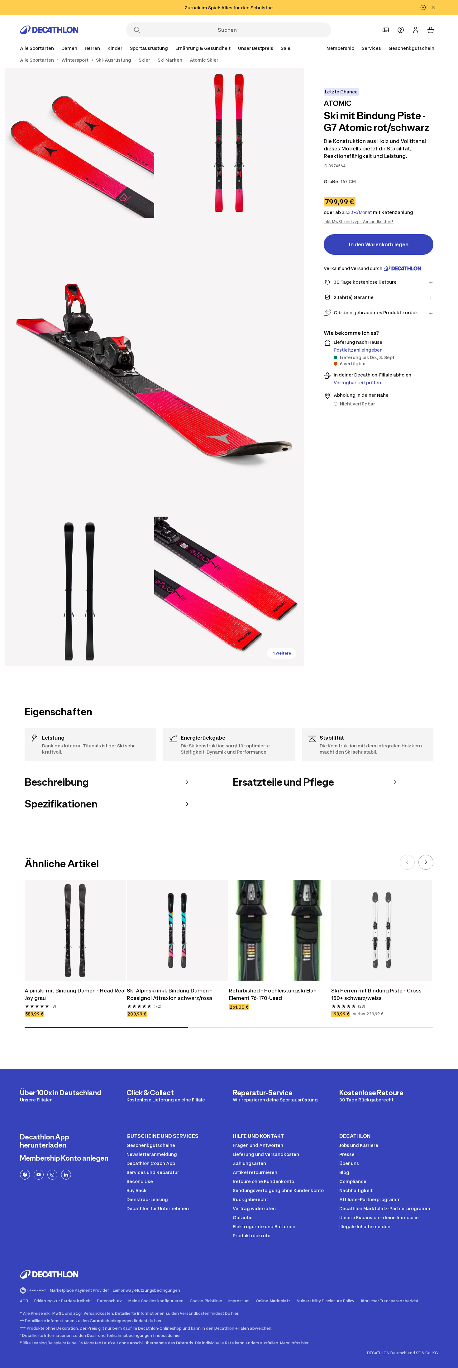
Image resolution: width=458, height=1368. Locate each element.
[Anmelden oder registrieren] (415, 29)
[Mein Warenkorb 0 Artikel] (430, 29)
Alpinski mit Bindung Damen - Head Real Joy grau (75, 994)
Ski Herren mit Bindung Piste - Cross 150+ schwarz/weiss (376, 994)
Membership (340, 48)
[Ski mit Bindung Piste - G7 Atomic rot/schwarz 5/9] (229, 591)
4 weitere (281, 653)
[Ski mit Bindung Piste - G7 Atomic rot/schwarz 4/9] (79, 591)
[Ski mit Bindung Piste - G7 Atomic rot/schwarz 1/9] (229, 143)
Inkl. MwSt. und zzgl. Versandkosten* (359, 221)
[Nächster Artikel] (425, 862)
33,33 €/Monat (357, 212)
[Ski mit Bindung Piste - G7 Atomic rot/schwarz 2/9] (79, 143)
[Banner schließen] (433, 7)
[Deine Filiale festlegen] (385, 29)
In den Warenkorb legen (378, 244)
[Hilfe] (400, 29)
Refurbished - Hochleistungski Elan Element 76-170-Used (273, 994)
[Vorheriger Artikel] (407, 862)
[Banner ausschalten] (423, 7)
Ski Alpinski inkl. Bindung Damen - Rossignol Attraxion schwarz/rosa (169, 994)
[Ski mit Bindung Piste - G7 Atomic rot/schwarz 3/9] (154, 367)
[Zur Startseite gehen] (49, 30)
